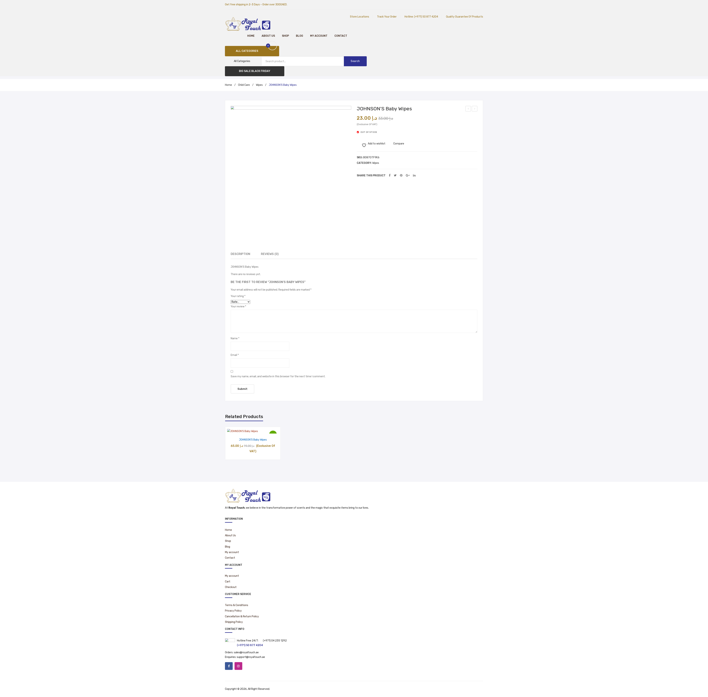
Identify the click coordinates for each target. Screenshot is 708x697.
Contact (340, 35)
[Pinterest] (401, 175)
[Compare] (253, 430)
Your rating (238, 296)
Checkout (231, 587)
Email (235, 355)
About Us (268, 35)
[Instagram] (238, 666)
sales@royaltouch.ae (246, 652)
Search (355, 61)
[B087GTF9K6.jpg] (291, 166)
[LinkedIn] (414, 175)
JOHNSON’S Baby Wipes (253, 439)
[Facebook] (390, 175)
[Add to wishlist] (243, 430)
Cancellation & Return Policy (242, 616)
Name (235, 338)
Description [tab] (240, 254)
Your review (238, 306)
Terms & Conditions (236, 605)
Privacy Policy (233, 610)
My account (318, 35)
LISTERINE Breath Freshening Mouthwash (474, 109)
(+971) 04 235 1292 (275, 640)
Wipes (259, 85)
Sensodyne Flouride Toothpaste (468, 109)
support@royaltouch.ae (251, 657)
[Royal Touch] (248, 23)
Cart (227, 581)
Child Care (244, 85)
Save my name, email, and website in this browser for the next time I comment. (278, 376)
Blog (299, 35)
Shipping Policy (234, 622)
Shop (285, 35)
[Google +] (408, 175)
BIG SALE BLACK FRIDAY (254, 71)
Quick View (262, 430)
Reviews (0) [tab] (270, 254)
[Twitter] (395, 175)
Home (251, 35)
